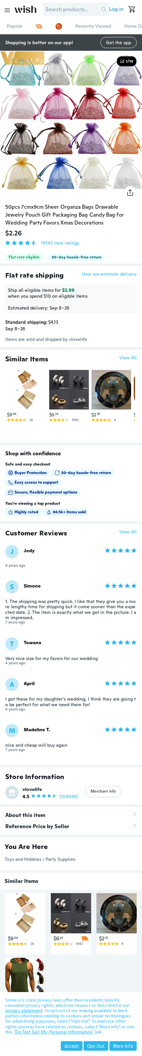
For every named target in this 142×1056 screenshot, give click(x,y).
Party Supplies (60, 859)
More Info (123, 1046)
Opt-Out (96, 1046)
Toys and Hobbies (23, 859)
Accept (71, 1046)
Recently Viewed (93, 26)
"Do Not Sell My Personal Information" (54, 1032)
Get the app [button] (118, 42)
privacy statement (24, 1010)
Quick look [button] (28, 397)
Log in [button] (116, 9)
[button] (103, 9)
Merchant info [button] (103, 791)
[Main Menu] (7, 10)
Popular (14, 26)
